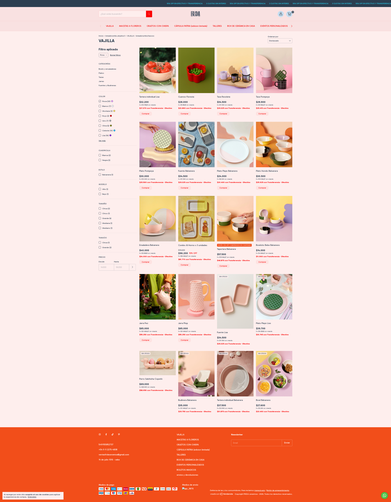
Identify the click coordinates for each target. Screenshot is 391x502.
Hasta (116, 262)
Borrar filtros (115, 55)
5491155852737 (106, 444)
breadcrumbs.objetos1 (115, 36)
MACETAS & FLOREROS (130, 26)
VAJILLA (110, 26)
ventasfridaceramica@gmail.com (114, 454)
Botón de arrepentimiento (278, 490)
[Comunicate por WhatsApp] (384, 495)
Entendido (32, 497)
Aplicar (132, 267)
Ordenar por (273, 37)
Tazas (101, 77)
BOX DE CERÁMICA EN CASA (241, 26)
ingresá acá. (259, 490)
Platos (101, 73)
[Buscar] (149, 14)
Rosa (102, 55)
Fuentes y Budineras (107, 85)
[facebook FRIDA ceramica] (106, 434)
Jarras (101, 81)
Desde (101, 262)
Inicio (101, 36)
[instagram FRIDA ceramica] (100, 434)
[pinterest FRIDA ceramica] (119, 434)
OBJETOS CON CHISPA (158, 26)
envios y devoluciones (187, 475)
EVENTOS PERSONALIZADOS (274, 26)
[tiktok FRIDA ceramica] (112, 434)
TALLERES (217, 26)
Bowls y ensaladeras (107, 69)
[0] (289, 14)
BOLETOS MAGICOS (186, 470)
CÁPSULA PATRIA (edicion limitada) (190, 26)
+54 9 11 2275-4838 (108, 449)
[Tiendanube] (222, 495)
